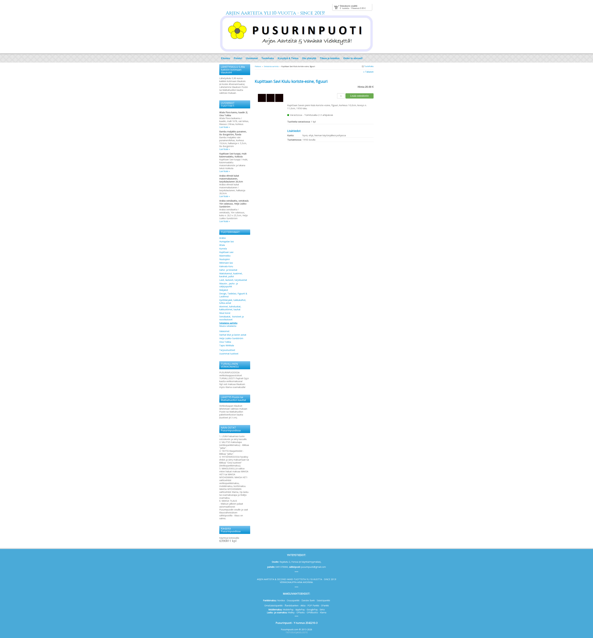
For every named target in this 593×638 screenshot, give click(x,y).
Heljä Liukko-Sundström (231, 338)
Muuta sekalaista (227, 325)
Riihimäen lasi (226, 262)
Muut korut (224, 313)
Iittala (222, 245)
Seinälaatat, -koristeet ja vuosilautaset (231, 318)
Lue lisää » (224, 127)
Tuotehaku (369, 66)
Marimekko (225, 255)
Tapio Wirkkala (226, 345)
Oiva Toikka (225, 341)
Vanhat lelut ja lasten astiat (232, 334)
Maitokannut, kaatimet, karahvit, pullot (231, 275)
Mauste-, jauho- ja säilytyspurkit (228, 285)
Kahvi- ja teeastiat (228, 269)
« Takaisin (368, 71)
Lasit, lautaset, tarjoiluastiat (233, 279)
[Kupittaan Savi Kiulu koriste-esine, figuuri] (271, 88)
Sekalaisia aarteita (271, 66)
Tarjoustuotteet (227, 350)
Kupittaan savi (226, 252)
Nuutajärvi (224, 259)
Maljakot (223, 289)
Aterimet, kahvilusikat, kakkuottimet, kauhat (230, 308)
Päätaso (258, 66)
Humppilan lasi (226, 241)
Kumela (223, 248)
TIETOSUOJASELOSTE (297, 632)
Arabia (222, 237)
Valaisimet (224, 331)
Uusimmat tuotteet (228, 353)
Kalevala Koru (226, 266)
